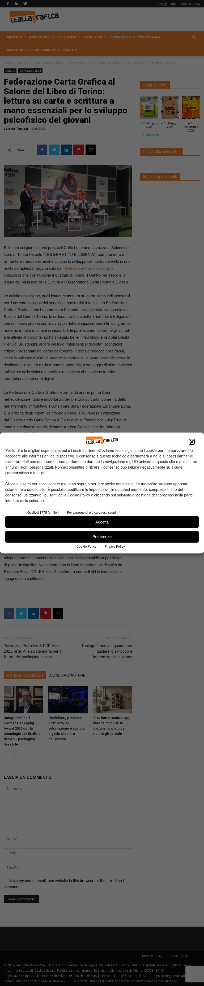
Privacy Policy (115, 546)
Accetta (102, 522)
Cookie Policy (86, 546)
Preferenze (102, 536)
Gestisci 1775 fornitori (43, 512)
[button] (191, 441)
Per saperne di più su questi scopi (91, 512)
